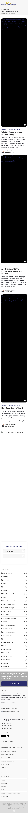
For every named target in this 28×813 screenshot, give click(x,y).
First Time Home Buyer (13, 129)
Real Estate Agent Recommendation (10, 793)
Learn (5, 621)
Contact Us (4, 780)
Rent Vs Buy (7, 653)
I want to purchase (9, 551)
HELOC (5, 597)
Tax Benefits (6, 660)
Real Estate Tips (8, 642)
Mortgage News (7, 628)
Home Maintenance (9, 604)
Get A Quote (4, 783)
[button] (26, 3)
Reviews (3, 786)
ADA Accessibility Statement (8, 751)
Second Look (4, 796)
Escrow (5, 587)
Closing (3, 129)
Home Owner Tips (8, 608)
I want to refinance (9, 556)
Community (6, 580)
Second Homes (7, 656)
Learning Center (5, 776)
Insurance (6, 614)
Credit (5, 583)
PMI (4, 639)
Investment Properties (9, 618)
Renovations (7, 649)
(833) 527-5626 (7, 723)
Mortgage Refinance (9, 632)
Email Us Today (8, 728)
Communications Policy (7, 754)
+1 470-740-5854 (8, 725)
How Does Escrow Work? (12, 408)
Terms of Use (4, 767)
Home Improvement (9, 601)
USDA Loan (6, 663)
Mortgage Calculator (9, 625)
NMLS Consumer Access (7, 761)
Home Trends (7, 611)
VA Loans (6, 666)
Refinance (6, 646)
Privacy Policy (5, 764)
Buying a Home (7, 573)
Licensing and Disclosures (8, 757)
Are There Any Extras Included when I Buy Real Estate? (12, 271)
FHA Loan (6, 590)
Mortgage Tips (7, 635)
